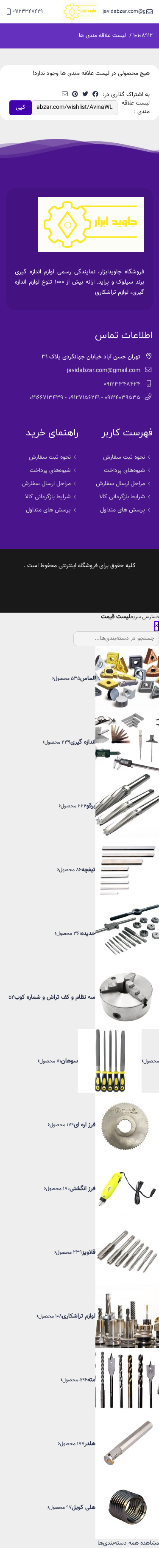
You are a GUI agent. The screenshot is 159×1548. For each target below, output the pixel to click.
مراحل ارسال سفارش (120, 484)
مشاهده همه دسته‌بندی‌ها (128, 1543)
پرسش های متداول (122, 510)
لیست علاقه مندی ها (102, 35)
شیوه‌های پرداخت (124, 470)
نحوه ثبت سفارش (124, 457)
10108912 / (141, 35)
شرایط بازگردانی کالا (122, 497)
